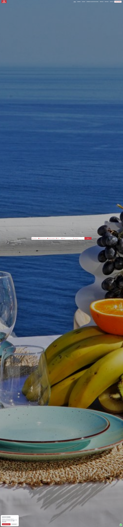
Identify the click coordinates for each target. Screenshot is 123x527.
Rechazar (14, 524)
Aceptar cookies (6, 524)
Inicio (75, 1)
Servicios (101, 1)
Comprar (79, 1)
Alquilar (83, 1)
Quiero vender (118, 1)
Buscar (88, 238)
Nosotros (106, 1)
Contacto (112, 1)
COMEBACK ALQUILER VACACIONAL (92, 1)
